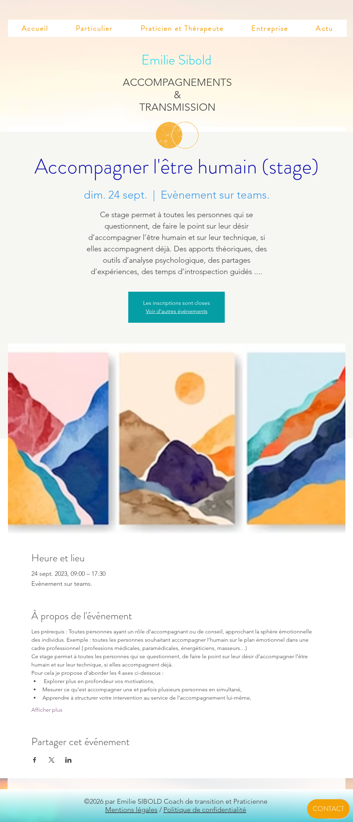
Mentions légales (131, 809)
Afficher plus (46, 709)
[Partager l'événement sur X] (51, 760)
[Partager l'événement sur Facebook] (34, 760)
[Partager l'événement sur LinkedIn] (68, 760)
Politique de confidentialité (204, 809)
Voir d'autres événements (177, 311)
